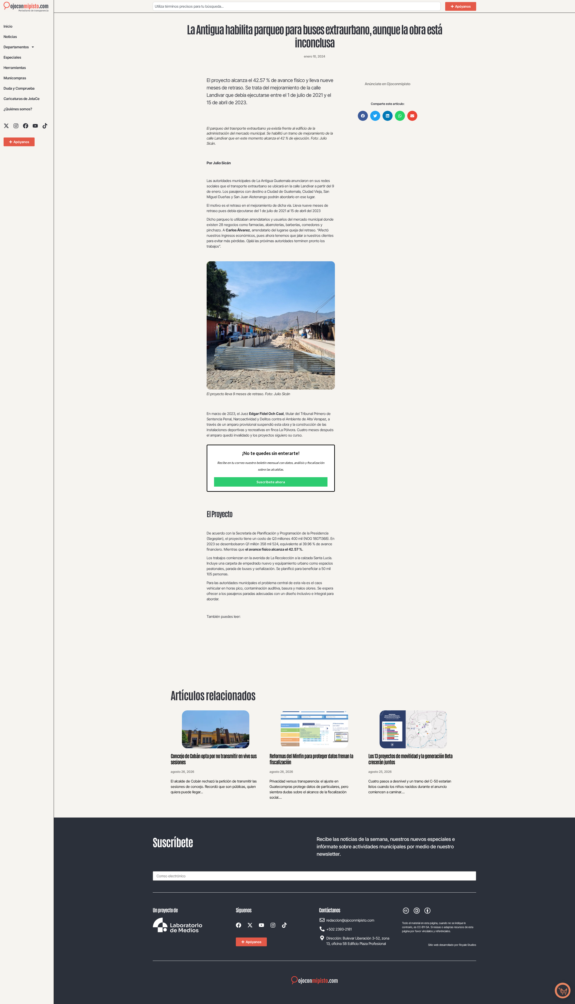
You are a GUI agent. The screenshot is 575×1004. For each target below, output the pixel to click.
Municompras (15, 78)
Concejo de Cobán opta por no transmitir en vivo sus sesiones (214, 759)
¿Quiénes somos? (18, 109)
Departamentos (16, 47)
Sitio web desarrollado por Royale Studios (452, 944)
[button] (363, 116)
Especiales (12, 57)
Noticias (10, 36)
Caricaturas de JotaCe (22, 98)
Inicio (8, 26)
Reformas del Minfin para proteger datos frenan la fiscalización (311, 759)
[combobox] (297, 6)
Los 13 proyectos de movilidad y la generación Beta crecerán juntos (410, 759)
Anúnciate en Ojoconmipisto (387, 84)
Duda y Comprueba (19, 88)
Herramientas (15, 67)
